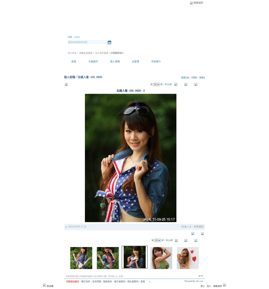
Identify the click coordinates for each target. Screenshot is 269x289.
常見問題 (96, 281)
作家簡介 (156, 61)
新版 (114, 33)
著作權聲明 (119, 281)
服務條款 (107, 281)
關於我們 (85, 281)
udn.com (199, 281)
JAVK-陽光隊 (84, 33)
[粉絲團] (44, 285)
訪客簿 (135, 61)
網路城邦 (198, 2)
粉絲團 (50, 286)
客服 (143, 281)
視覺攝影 (198, 226)
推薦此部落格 (85, 53)
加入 (209, 286)
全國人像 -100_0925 (90, 77)
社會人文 (186, 226)
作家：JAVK (74, 37)
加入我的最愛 (101, 53)
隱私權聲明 (132, 281)
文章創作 (93, 61)
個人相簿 (115, 61)
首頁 (73, 61)
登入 (203, 286)
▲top (200, 275)
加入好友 (72, 53)
